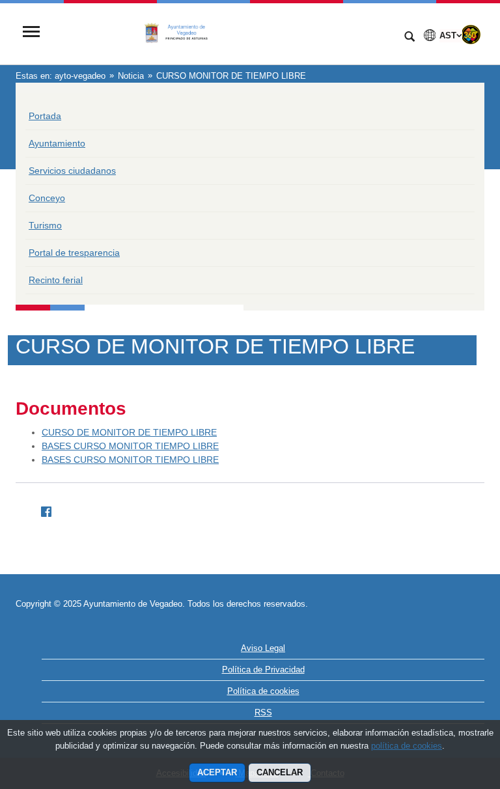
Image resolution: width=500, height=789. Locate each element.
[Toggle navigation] (31, 33)
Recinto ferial (56, 280)
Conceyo (47, 198)
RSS (263, 712)
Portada (45, 116)
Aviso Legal (263, 648)
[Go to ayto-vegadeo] (220, 33)
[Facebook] (41, 509)
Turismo (45, 225)
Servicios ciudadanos (72, 170)
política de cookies (406, 746)
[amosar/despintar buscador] (409, 37)
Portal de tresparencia (74, 252)
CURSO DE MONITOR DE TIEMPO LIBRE (129, 432)
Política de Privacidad (263, 669)
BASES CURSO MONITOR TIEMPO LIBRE (130, 446)
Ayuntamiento (57, 143)
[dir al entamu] (448, 711)
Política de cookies (263, 691)
